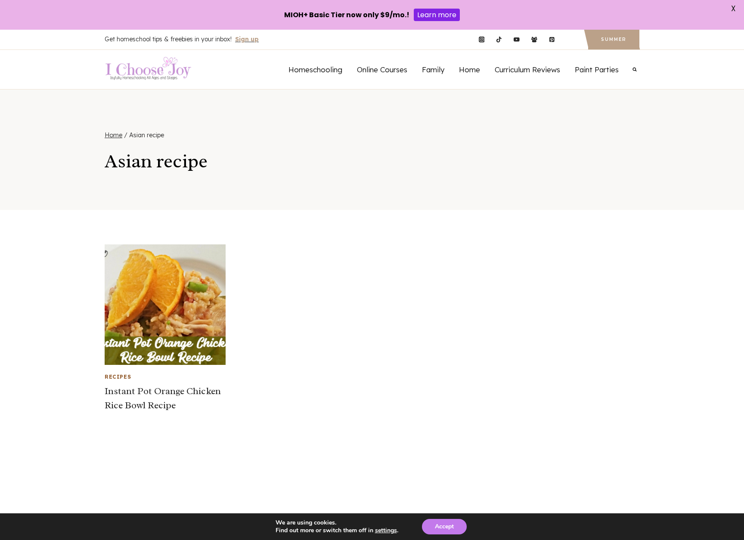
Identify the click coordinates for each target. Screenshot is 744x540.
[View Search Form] (634, 69)
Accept (444, 526)
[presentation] (165, 304)
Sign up (247, 39)
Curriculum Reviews (527, 69)
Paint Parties (597, 69)
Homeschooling (315, 69)
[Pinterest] (552, 40)
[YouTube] (516, 40)
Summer (613, 39)
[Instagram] (481, 40)
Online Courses (382, 69)
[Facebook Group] (534, 40)
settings (386, 530)
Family (433, 69)
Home (469, 69)
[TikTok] (499, 40)
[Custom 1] (569, 40)
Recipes (118, 376)
